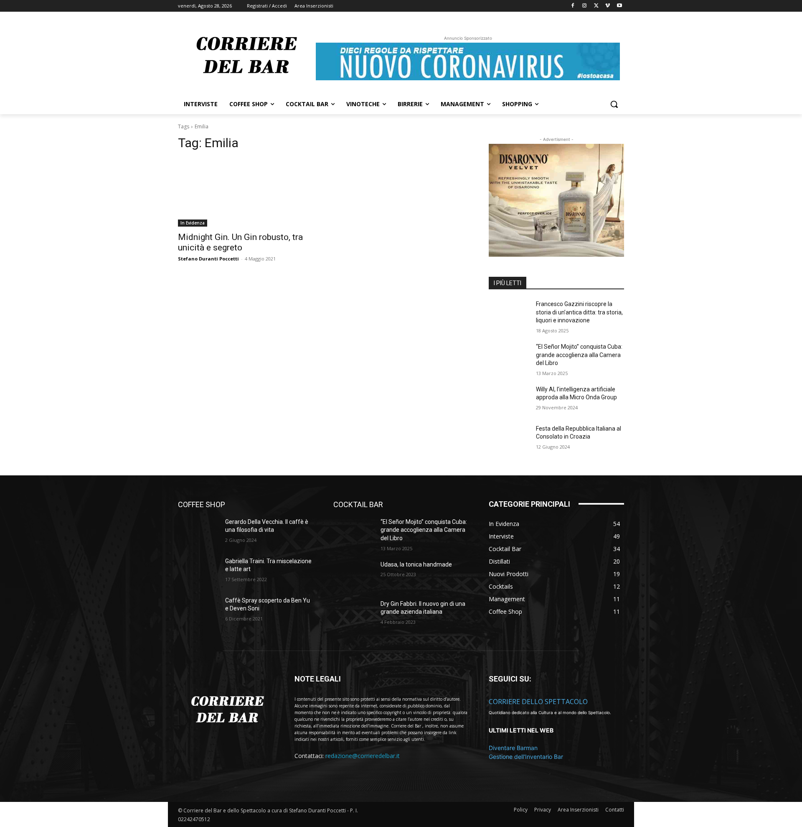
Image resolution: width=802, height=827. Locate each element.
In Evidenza (192, 223)
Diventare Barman (513, 747)
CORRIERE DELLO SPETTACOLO (538, 701)
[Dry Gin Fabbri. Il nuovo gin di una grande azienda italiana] (353, 614)
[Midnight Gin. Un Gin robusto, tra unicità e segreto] (245, 193)
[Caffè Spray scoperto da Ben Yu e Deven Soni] (198, 611)
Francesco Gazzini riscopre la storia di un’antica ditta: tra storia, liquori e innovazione (579, 312)
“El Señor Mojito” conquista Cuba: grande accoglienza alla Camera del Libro (579, 354)
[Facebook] (573, 6)
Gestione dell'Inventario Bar (526, 756)
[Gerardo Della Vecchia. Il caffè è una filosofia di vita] (198, 532)
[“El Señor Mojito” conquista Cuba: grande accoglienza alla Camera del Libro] (509, 357)
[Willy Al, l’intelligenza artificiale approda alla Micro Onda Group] (509, 399)
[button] (614, 104)
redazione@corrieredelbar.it (362, 756)
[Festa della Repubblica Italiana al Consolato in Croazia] (509, 439)
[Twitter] (596, 6)
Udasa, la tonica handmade (416, 564)
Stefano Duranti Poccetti (208, 258)
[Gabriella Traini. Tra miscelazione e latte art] (198, 571)
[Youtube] (619, 6)
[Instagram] (584, 6)
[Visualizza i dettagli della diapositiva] (556, 200)
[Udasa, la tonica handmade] (353, 575)
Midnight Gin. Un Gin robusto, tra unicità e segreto (240, 242)
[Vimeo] (607, 6)
